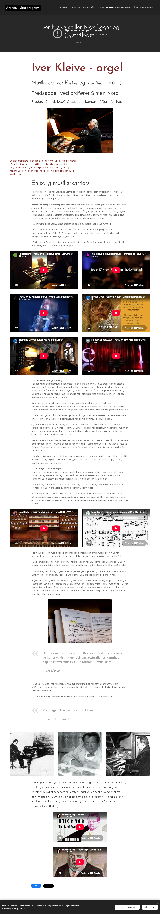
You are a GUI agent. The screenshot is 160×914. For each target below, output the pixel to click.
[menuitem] (64, 8)
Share (37, 886)
